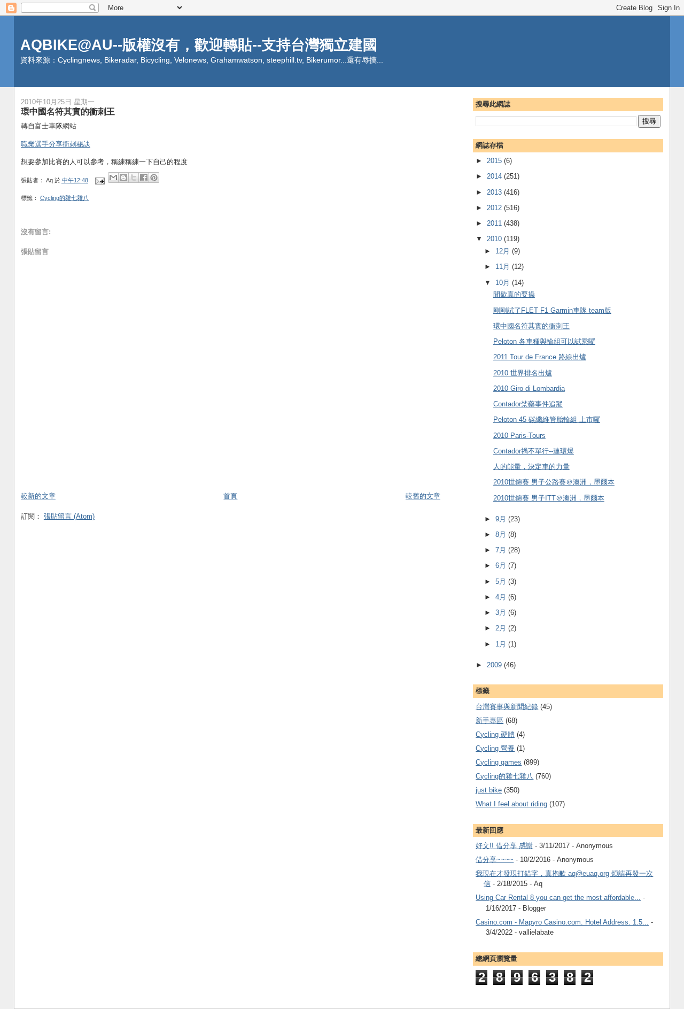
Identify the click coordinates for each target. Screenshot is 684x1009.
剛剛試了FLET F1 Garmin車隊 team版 (552, 310)
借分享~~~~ (495, 860)
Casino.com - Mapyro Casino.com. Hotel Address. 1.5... (562, 922)
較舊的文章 (423, 496)
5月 (501, 581)
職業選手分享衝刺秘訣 (55, 144)
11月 (503, 267)
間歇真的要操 (514, 294)
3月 (501, 613)
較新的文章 (38, 496)
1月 (501, 644)
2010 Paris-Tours (519, 436)
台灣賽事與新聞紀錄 (507, 707)
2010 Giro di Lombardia (529, 388)
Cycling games (499, 762)
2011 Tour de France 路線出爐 (539, 357)
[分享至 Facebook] (143, 177)
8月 (501, 534)
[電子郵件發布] (99, 180)
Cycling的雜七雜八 (64, 198)
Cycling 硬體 (495, 734)
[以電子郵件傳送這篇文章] (113, 177)
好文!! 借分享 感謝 (504, 846)
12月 (503, 251)
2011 (495, 223)
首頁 (230, 496)
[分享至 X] (133, 177)
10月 (503, 283)
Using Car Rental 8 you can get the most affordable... (558, 898)
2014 (495, 176)
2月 (501, 628)
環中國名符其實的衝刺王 (531, 326)
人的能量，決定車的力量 (531, 467)
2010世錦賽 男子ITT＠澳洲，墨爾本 (548, 498)
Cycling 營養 (495, 748)
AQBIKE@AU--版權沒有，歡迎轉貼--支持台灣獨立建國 (198, 44)
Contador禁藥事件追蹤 (528, 404)
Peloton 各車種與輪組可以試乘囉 (544, 341)
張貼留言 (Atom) (69, 516)
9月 (501, 519)
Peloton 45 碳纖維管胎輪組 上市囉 (546, 419)
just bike (489, 790)
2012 (495, 208)
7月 (501, 550)
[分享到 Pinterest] (154, 177)
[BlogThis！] (123, 177)
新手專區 (489, 721)
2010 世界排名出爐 (522, 373)
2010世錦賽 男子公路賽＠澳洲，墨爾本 (554, 482)
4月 (501, 597)
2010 (495, 239)
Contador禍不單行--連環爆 (533, 451)
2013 (495, 192)
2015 (495, 161)
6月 (501, 565)
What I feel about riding (511, 804)
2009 (495, 665)
